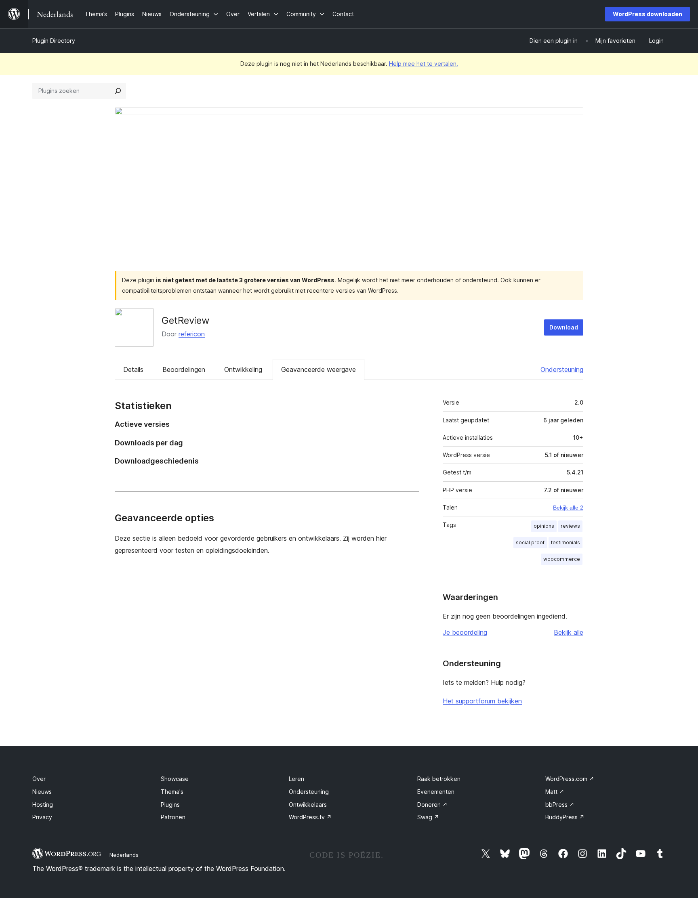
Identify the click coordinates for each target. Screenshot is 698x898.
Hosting (42, 804)
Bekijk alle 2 (568, 507)
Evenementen (435, 791)
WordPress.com (569, 778)
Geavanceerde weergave (318, 369)
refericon (192, 334)
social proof (530, 542)
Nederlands (124, 855)
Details (133, 369)
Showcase (175, 778)
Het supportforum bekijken (482, 701)
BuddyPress (564, 817)
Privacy (42, 817)
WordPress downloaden (647, 13)
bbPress (559, 804)
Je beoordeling (465, 632)
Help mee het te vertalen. (423, 63)
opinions (544, 526)
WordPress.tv (310, 817)
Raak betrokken (438, 778)
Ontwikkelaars (308, 804)
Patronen (173, 817)
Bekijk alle (568, 632)
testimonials (565, 542)
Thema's (172, 791)
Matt (554, 791)
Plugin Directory (53, 40)
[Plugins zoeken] (118, 91)
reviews (570, 526)
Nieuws (42, 791)
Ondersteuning (561, 369)
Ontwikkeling (243, 369)
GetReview (186, 320)
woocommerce (561, 559)
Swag (428, 817)
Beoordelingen (183, 369)
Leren (296, 778)
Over (39, 778)
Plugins (170, 804)
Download (563, 327)
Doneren (432, 804)
